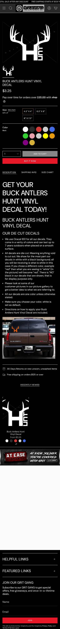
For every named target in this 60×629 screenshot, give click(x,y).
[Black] (11, 440)
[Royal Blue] (24, 440)
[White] (7, 440)
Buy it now (30, 161)
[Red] (15, 440)
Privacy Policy (47, 626)
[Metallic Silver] (20, 440)
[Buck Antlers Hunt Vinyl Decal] (15, 409)
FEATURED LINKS (16, 570)
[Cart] (55, 8)
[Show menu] (4, 8)
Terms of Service (8, 628)
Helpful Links (15, 559)
